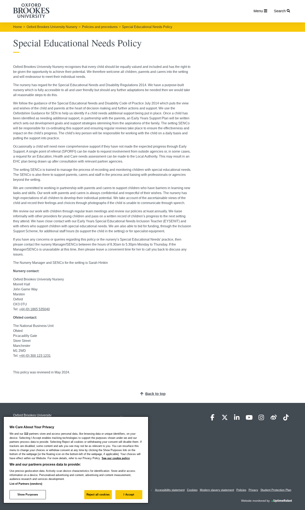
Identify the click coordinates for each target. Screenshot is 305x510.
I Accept (128, 494)
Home (17, 27)
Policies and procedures (100, 27)
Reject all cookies (98, 494)
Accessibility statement (170, 490)
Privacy (253, 490)
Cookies (192, 490)
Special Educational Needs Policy (147, 27)
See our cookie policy (116, 458)
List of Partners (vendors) (26, 483)
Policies (241, 490)
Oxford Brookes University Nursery (52, 27)
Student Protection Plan (275, 490)
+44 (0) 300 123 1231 (35, 355)
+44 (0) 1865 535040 (34, 309)
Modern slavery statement (217, 490)
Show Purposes (27, 494)
